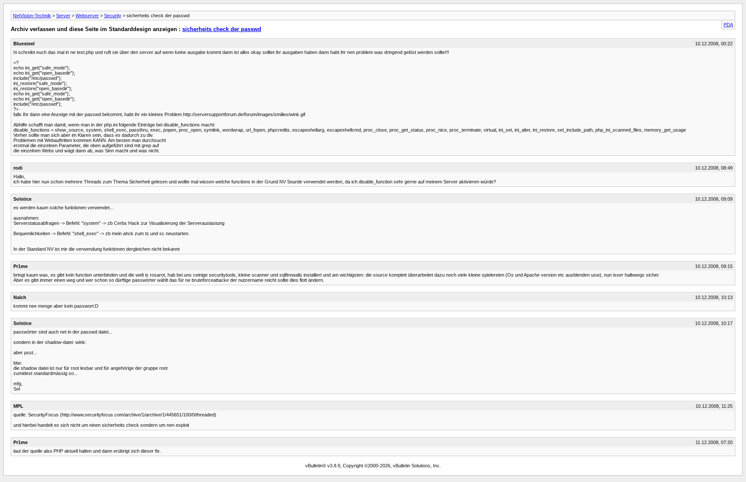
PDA (728, 24)
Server (63, 15)
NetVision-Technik (32, 15)
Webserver (87, 15)
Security (112, 15)
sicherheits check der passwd (221, 29)
